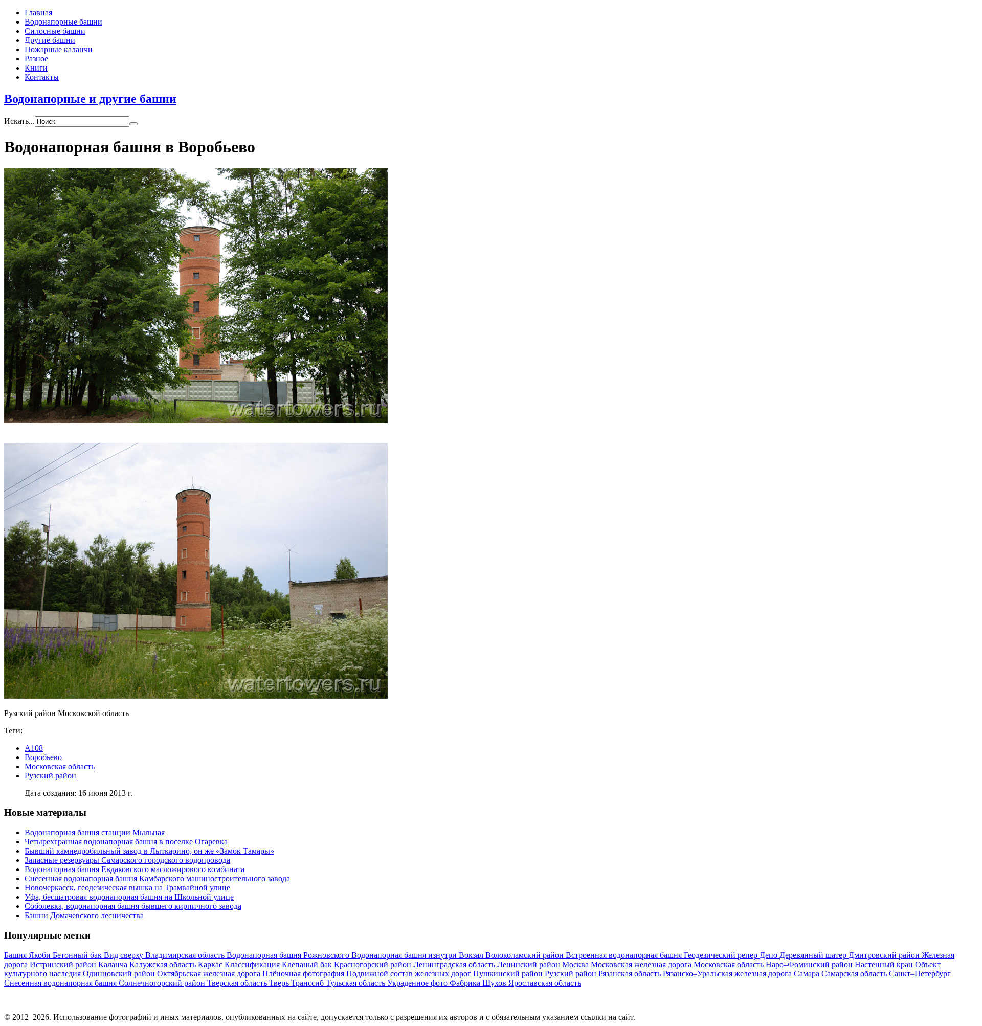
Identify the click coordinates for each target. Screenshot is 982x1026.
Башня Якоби (28, 955)
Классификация (253, 964)
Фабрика (466, 982)
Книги (36, 67)
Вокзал (472, 955)
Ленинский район (529, 964)
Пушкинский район (509, 973)
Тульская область (356, 982)
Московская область (60, 766)
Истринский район (64, 964)
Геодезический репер (722, 955)
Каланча (113, 964)
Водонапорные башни (63, 21)
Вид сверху (124, 955)
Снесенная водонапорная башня (61, 982)
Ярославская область (544, 982)
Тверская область (238, 982)
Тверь (280, 982)
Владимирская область (186, 955)
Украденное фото (418, 982)
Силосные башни (55, 31)
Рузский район (50, 775)
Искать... (19, 121)
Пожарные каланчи (59, 49)
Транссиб (308, 982)
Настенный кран (885, 964)
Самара (807, 973)
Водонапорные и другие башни (90, 98)
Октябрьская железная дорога (209, 973)
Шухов (495, 982)
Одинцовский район (120, 973)
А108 (34, 748)
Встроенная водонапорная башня (625, 955)
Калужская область (163, 964)
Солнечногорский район (163, 982)
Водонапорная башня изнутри (405, 955)
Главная (38, 12)
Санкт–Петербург (920, 973)
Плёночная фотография (304, 973)
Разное (36, 58)
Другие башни (50, 40)
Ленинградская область (455, 964)
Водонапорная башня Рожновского (289, 955)
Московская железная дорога (642, 964)
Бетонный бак (78, 955)
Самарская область (855, 973)
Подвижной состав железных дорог (409, 973)
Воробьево (43, 757)
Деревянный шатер (814, 955)
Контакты (42, 77)
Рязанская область (630, 973)
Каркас (211, 964)
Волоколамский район (525, 955)
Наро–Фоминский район (810, 964)
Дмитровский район (885, 955)
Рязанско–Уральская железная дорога (728, 973)
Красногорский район (373, 964)
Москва (576, 964)
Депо (769, 955)
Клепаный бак (308, 964)
